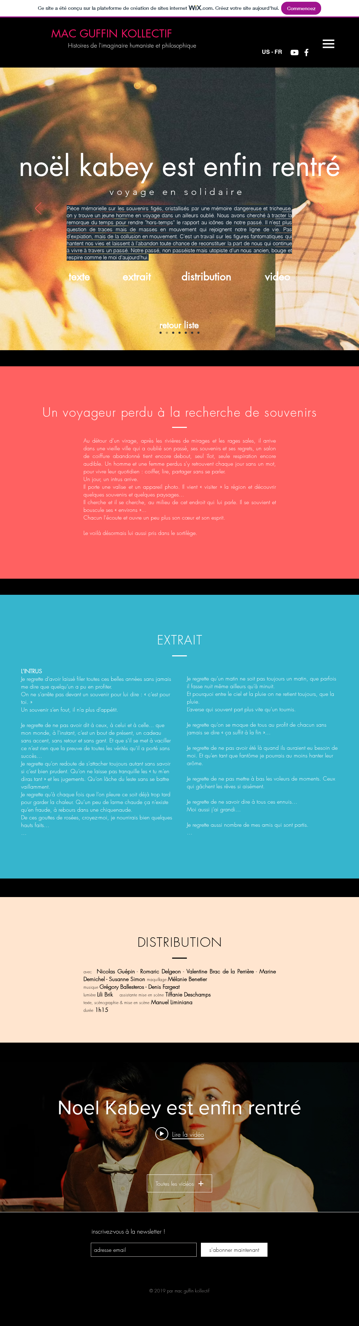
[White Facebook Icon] (306, 52)
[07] (198, 333)
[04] (179, 333)
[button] (328, 43)
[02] (167, 333)
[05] (186, 333)
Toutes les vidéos (175, 1183)
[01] (161, 333)
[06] (192, 333)
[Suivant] (321, 209)
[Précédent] (38, 209)
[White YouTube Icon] (294, 52)
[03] (173, 333)
